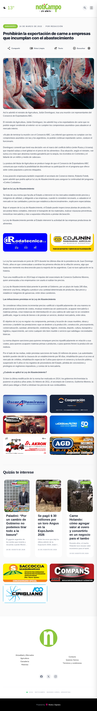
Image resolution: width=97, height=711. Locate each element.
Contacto (72, 657)
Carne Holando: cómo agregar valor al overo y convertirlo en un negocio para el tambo (79, 527)
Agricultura (24, 658)
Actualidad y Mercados (25, 655)
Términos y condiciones (72, 663)
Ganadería (24, 661)
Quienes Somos (72, 660)
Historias (24, 665)
